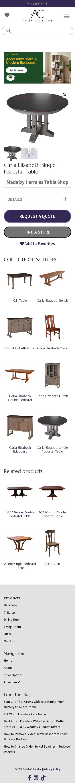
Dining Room (12, 619)
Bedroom (10, 605)
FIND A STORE (37, 3)
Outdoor (9, 641)
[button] (64, 94)
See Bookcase (16, 70)
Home (8, 660)
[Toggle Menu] (67, 16)
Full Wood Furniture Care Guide (25, 714)
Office (8, 634)
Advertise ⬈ (12, 682)
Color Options (13, 675)
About (8, 668)
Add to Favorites (39, 243)
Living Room (12, 627)
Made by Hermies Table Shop (37, 182)
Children (9, 612)
